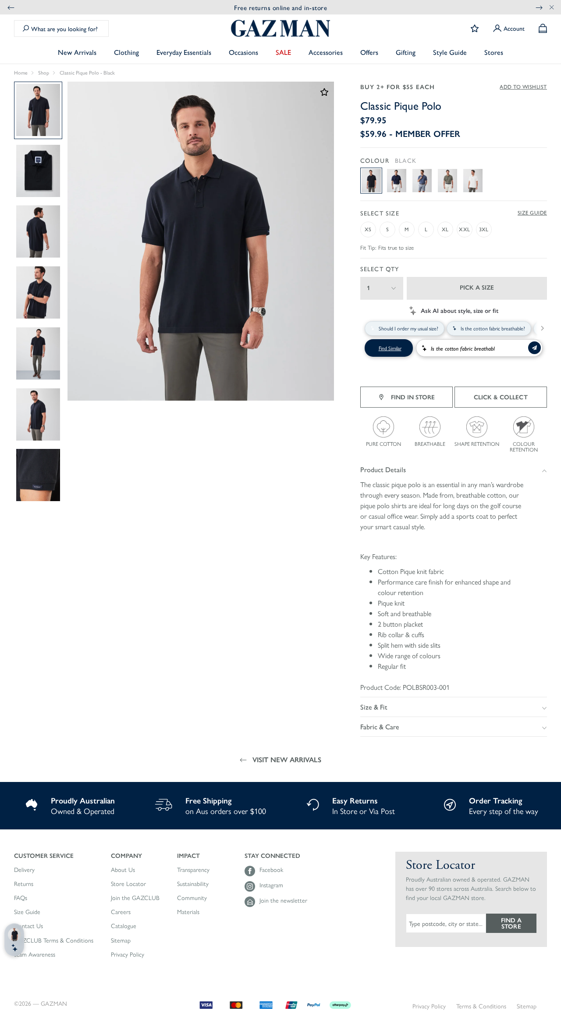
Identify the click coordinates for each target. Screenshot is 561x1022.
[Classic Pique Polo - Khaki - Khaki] (447, 181)
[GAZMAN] (280, 28)
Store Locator (128, 884)
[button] (53, 855)
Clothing (126, 52)
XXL (464, 229)
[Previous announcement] (11, 7)
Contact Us (28, 926)
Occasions (243, 52)
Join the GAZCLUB (135, 898)
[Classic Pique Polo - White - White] (473, 181)
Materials (188, 912)
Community (192, 898)
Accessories (326, 52)
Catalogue (123, 926)
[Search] (25, 28)
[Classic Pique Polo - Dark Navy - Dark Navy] (397, 181)
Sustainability (193, 884)
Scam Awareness (34, 954)
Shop (43, 73)
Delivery (24, 870)
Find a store (511, 922)
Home (21, 73)
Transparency (193, 870)
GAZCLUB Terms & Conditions (53, 940)
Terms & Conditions (481, 1006)
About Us (123, 870)
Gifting (405, 52)
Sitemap (121, 940)
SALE (283, 52)
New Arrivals (77, 52)
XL (445, 229)
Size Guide (532, 213)
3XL (483, 229)
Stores (493, 52)
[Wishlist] (474, 28)
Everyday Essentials (183, 52)
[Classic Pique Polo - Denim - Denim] (422, 181)
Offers (369, 52)
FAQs (20, 898)
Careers (121, 912)
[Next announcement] (539, 7)
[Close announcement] (552, 7)
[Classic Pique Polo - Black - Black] (371, 181)
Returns (23, 884)
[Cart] (543, 28)
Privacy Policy (127, 954)
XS (368, 229)
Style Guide (450, 52)
